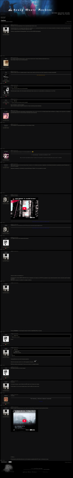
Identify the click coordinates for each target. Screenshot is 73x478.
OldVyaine (6, 395)
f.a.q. (64, 14)
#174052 (12, 333)
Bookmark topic (69, 21)
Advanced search (3, 17)
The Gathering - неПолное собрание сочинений (41, 398)
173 (7, 120)
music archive (67, 12)
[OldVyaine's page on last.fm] (5, 404)
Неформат (10, 21)
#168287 (12, 251)
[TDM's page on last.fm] (5, 82)
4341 (7, 247)
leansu (6, 100)
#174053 (12, 347)
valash (6, 58)
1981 (7, 81)
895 (7, 260)
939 (7, 160)
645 (7, 94)
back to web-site (61, 12)
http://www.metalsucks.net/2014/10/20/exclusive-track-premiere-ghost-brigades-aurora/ (28, 225)
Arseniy (6, 238)
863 (7, 246)
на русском (67, 14)
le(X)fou (6, 195)
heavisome (6, 125)
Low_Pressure (6, 86)
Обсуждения (7, 21)
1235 (7, 203)
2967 (7, 402)
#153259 (12, 194)
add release (60, 14)
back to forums (54, 12)
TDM (6, 72)
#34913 (12, 71)
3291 (7, 403)
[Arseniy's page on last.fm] (5, 248)
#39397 (12, 150)
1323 (7, 80)
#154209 (12, 237)
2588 (7, 159)
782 (7, 233)
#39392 (12, 124)
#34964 (12, 85)
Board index (2, 21)
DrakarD (6, 25)
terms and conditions (47, 469)
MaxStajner (6, 151)
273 (7, 95)
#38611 (12, 110)
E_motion (5, 111)
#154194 (12, 224)
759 (7, 34)
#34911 (12, 57)
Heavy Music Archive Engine (38, 468)
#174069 (12, 394)
